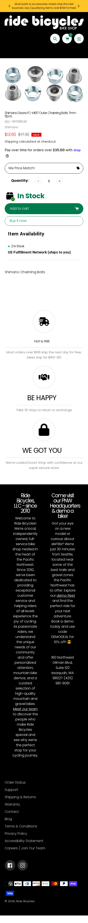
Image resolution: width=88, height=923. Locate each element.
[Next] (78, 6)
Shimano (11, 127)
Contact (12, 811)
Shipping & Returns (20, 797)
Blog (8, 818)
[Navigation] (79, 38)
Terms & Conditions (21, 826)
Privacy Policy (16, 833)
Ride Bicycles (25, 901)
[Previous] (9, 6)
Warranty (12, 804)
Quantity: (20, 180)
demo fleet (66, 595)
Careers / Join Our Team (25, 848)
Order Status (15, 782)
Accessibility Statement (24, 840)
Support (11, 789)
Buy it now (18, 220)
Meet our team (25, 708)
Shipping (11, 141)
